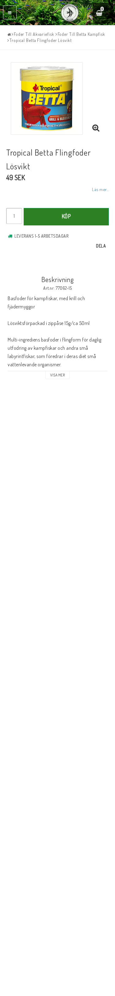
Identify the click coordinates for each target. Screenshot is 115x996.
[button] (103, 13)
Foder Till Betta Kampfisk (81, 34)
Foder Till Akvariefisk (34, 34)
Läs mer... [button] (100, 189)
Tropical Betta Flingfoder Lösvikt (41, 40)
